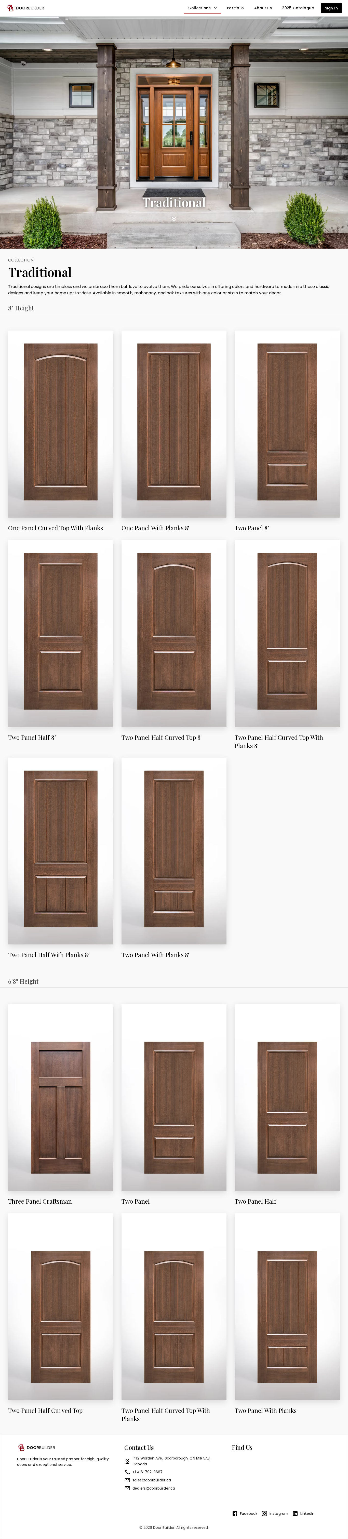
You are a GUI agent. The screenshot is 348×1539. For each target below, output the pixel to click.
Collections (199, 7)
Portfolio (235, 7)
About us (263, 7)
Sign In (331, 8)
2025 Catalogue (298, 7)
